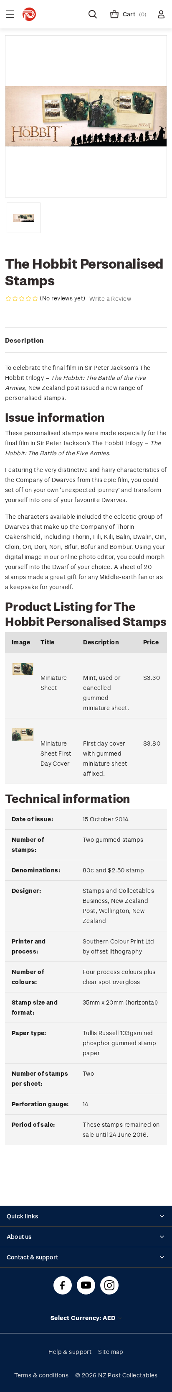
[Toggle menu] (10, 14)
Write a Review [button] (110, 298)
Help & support (69, 1351)
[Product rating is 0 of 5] (21, 298)
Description (24, 340)
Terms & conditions (41, 1375)
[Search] (93, 14)
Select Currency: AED (84, 1317)
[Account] (161, 14)
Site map (111, 1351)
